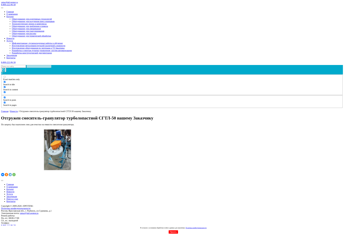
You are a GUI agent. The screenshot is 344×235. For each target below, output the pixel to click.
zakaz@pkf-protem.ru (29, 213)
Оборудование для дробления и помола (30, 26)
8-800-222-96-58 (8, 5)
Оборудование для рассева (24, 33)
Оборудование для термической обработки (31, 36)
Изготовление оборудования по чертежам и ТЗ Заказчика (38, 48)
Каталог (10, 16)
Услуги (9, 41)
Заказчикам (11, 55)
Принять (173, 232)
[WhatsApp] (14, 174)
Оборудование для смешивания (26, 29)
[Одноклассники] (6, 174)
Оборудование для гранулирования (28, 31)
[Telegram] (10, 174)
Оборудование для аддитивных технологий (32, 19)
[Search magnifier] (3, 70)
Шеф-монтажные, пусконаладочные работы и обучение (37, 43)
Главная (10, 12)
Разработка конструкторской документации (32, 53)
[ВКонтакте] (2, 174)
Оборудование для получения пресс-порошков (33, 21)
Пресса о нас (12, 199)
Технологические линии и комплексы (29, 24)
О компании (12, 14)
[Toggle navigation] (2, 7)
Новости (10, 38)
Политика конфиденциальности (196, 228)
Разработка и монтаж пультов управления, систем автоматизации (42, 50)
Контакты (10, 58)
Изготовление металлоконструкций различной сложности (38, 45)
